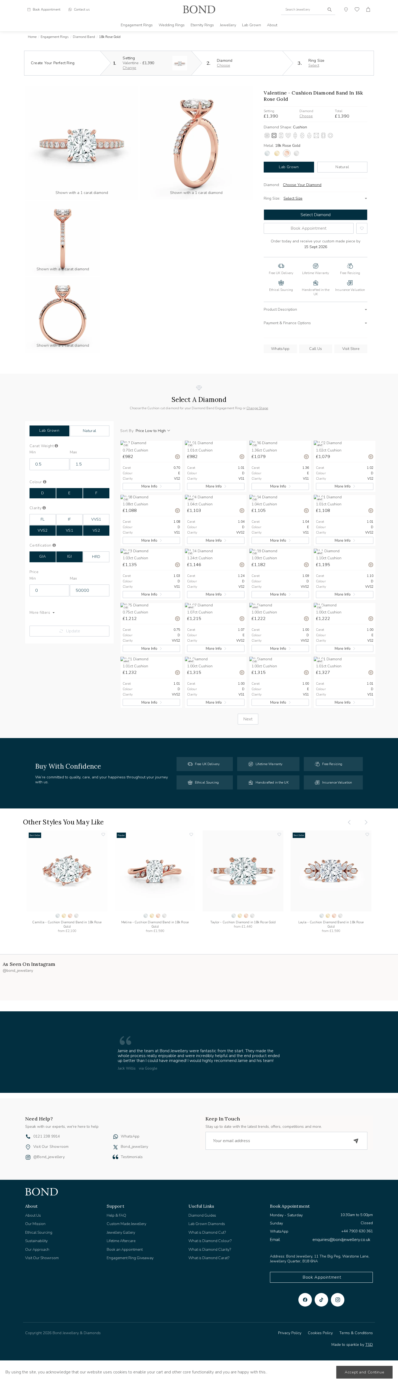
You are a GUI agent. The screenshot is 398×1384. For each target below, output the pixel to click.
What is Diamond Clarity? (209, 1249)
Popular (121, 835)
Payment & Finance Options (287, 323)
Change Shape (257, 408)
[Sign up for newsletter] (356, 1141)
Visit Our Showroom (50, 1146)
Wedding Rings (172, 25)
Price (34, 572)
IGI (69, 556)
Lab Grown (251, 25)
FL (43, 519)
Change (129, 67)
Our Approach (37, 1249)
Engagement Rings (137, 25)
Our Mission (35, 1223)
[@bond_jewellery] (28, 1158)
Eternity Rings (202, 25)
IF (69, 519)
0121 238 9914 (46, 1136)
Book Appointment (309, 228)
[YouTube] (321, 1300)
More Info (149, 486)
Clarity (44, 508)
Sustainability (36, 1240)
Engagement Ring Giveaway (130, 1257)
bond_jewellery (134, 1146)
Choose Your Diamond (302, 185)
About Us (33, 1215)
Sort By (126, 431)
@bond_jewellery (49, 1156)
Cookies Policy (320, 1333)
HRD (96, 556)
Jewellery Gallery (121, 1232)
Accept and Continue (364, 1372)
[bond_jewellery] (115, 1147)
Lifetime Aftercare (121, 1240)
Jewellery (228, 25)
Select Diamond (316, 215)
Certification (46, 545)
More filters (40, 612)
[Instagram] (337, 1300)
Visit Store (351, 348)
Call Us (315, 348)
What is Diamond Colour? (209, 1240)
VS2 (96, 530)
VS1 (69, 530)
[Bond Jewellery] (199, 9)
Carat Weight (50, 446)
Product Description (280, 309)
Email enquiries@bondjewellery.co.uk (320, 1240)
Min (33, 452)
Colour (45, 482)
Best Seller (35, 835)
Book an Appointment (125, 1249)
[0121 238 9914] (28, 1137)
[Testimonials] (115, 1157)
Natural (342, 167)
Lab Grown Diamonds (206, 1223)
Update (73, 631)
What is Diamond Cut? (207, 1232)
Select (313, 65)
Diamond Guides (202, 1215)
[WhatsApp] (115, 1137)
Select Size (292, 198)
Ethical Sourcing (38, 1232)
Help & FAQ (116, 1215)
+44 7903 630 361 (357, 1231)
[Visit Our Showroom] (28, 1147)
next (248, 719)
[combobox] (308, 9)
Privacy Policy (289, 1333)
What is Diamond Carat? (208, 1257)
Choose (223, 65)
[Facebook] (305, 1300)
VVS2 (43, 530)
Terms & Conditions (356, 1333)
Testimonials (132, 1156)
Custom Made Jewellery (126, 1223)
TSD (369, 1344)
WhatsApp (280, 348)
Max (73, 452)
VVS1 (96, 519)
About (272, 25)
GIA (42, 556)
